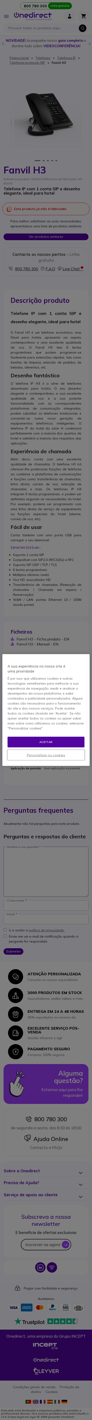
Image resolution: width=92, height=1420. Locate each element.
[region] (46, 710)
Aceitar (46, 742)
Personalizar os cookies (46, 755)
